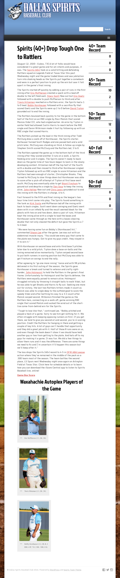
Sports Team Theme (72, 569)
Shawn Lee (35, 232)
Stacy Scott (53, 96)
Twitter (107, 570)
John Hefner (30, 189)
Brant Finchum (70, 183)
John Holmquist (34, 272)
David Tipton (77, 108)
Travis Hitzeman (26, 102)
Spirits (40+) (33, 70)
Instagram (111, 570)
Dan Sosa (58, 186)
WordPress (55, 569)
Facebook (103, 570)
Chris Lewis (57, 189)
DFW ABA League (76, 352)
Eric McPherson (38, 93)
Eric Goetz (78, 96)
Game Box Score (26, 375)
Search (107, 29)
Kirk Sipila (35, 203)
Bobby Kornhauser (37, 105)
